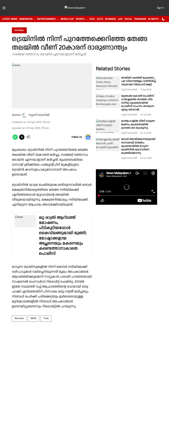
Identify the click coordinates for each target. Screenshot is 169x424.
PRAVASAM (140, 19)
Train (46, 318)
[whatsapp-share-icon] (15, 139)
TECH (92, 19)
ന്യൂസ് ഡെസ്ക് (39, 115)
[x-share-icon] (21, 139)
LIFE (120, 19)
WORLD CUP (67, 19)
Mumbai (19, 318)
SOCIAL (128, 19)
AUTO (100, 19)
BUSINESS (110, 19)
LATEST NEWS (9, 19)
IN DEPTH (153, 19)
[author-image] (24, 115)
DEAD (33, 318)
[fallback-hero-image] (108, 83)
